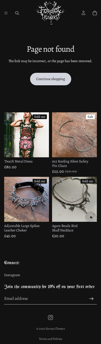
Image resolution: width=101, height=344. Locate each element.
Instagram (12, 275)
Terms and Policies (50, 339)
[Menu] (6, 13)
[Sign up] (91, 298)
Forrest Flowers (55, 329)
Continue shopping (50, 78)
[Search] (17, 13)
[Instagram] (50, 317)
